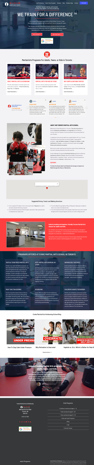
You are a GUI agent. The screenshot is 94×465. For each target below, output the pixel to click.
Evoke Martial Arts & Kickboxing (16, 106)
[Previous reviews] (28, 107)
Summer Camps (68, 428)
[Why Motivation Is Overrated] (54, 331)
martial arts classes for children (50, 86)
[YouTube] (26, 421)
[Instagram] (28, 421)
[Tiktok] (22, 421)
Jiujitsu (21, 269)
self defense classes (61, 28)
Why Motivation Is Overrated (45, 347)
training (61, 159)
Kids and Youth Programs (68, 418)
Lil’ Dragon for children (74, 141)
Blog (68, 421)
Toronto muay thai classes (12, 292)
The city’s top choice (76, 128)
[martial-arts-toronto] (18, 64)
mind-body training (69, 153)
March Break (77, 84)
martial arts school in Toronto (57, 155)
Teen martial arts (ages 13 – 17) (68, 415)
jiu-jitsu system (72, 267)
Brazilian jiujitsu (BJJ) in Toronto (45, 270)
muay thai (47, 28)
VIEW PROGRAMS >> (12, 91)
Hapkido (17, 88)
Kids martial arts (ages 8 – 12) (68, 411)
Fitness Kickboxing (24, 86)
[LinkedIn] (30, 421)
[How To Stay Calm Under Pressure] (26, 331)
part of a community (57, 233)
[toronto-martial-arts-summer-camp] (75, 64)
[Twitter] (24, 421)
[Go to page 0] (55, 117)
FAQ (68, 425)
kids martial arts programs (45, 277)
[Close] (57, 183)
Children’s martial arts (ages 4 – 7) (68, 408)
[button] (47, 188)
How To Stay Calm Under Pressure (19, 347)
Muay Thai (9, 88)
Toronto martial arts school (51, 372)
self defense (63, 130)
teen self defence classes (62, 141)
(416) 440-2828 (25, 416)
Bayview (37, 206)
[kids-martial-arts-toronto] (47, 64)
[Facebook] (19, 421)
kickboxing (41, 28)
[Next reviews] (86, 107)
